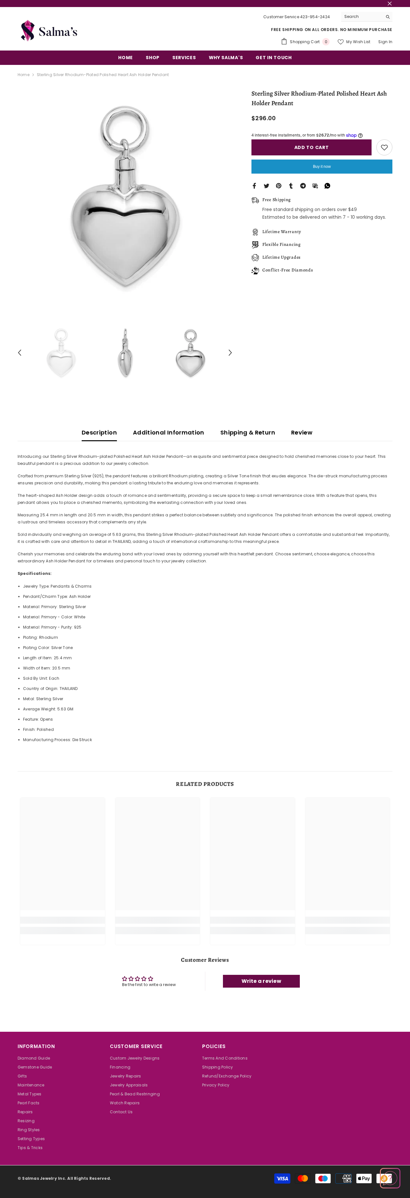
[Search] (366, 17)
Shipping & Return (247, 432)
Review (301, 432)
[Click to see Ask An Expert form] (390, 1178)
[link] (62, 920)
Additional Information (168, 432)
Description (99, 432)
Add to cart (311, 147)
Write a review (261, 981)
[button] (19, 352)
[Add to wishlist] (384, 147)
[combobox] (361, 16)
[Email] (315, 185)
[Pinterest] (279, 185)
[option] (125, 196)
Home (23, 74)
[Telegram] (303, 185)
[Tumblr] (291, 185)
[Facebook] (254, 185)
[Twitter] (266, 185)
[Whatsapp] (327, 185)
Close (389, 3)
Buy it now (322, 166)
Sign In (385, 41)
